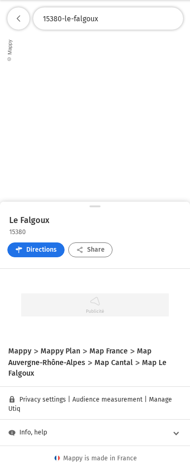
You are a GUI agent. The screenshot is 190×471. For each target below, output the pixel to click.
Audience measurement (107, 399)
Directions (41, 250)
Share (96, 250)
